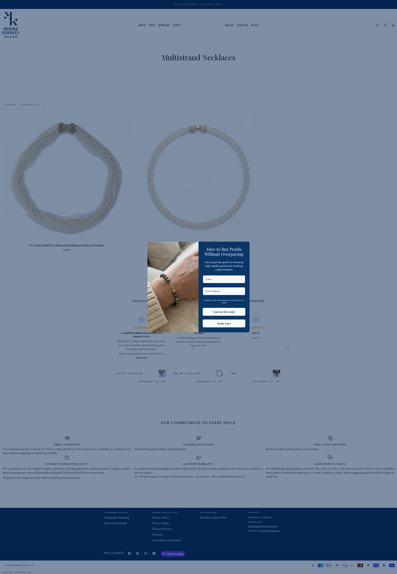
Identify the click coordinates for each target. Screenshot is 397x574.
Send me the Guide (224, 311)
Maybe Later (224, 323)
